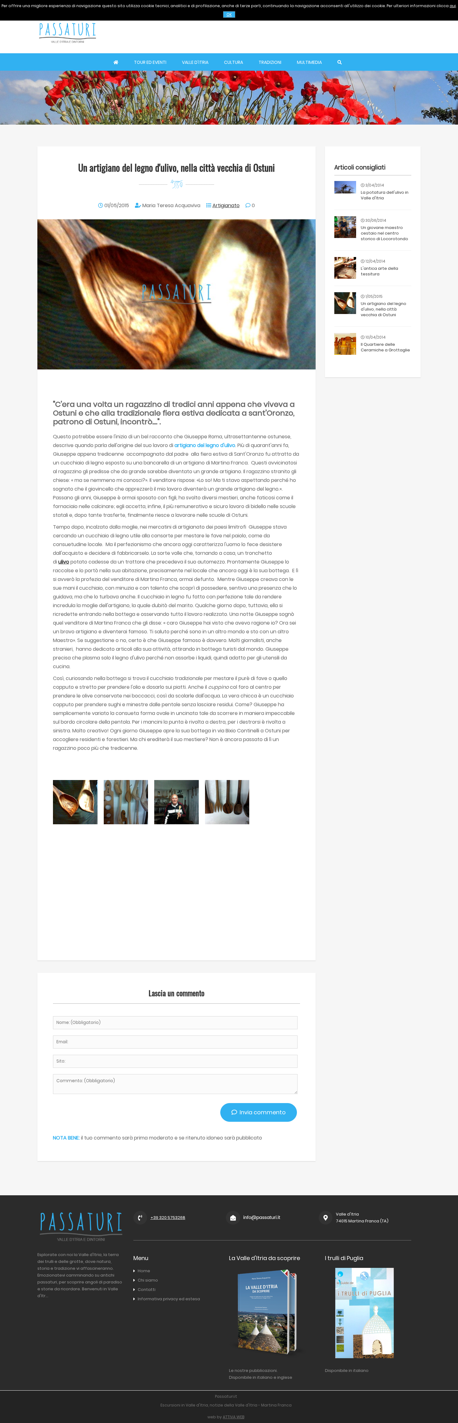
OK (229, 14)
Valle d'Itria (195, 62)
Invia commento (261, 1112)
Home (144, 1271)
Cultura (233, 62)
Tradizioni (270, 62)
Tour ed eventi (150, 62)
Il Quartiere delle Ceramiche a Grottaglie (385, 347)
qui (453, 5)
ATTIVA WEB (233, 1417)
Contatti (146, 1289)
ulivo (63, 561)
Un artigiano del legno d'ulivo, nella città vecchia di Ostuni (383, 309)
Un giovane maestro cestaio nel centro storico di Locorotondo (384, 233)
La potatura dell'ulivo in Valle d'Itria (384, 195)
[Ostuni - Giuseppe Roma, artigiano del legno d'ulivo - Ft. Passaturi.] (176, 822)
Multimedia (309, 62)
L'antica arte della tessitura (379, 271)
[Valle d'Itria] (67, 48)
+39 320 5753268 (167, 1218)
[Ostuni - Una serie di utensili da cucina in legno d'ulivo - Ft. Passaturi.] (126, 822)
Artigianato (226, 205)
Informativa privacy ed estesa (169, 1299)
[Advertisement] (307, 33)
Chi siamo (148, 1280)
